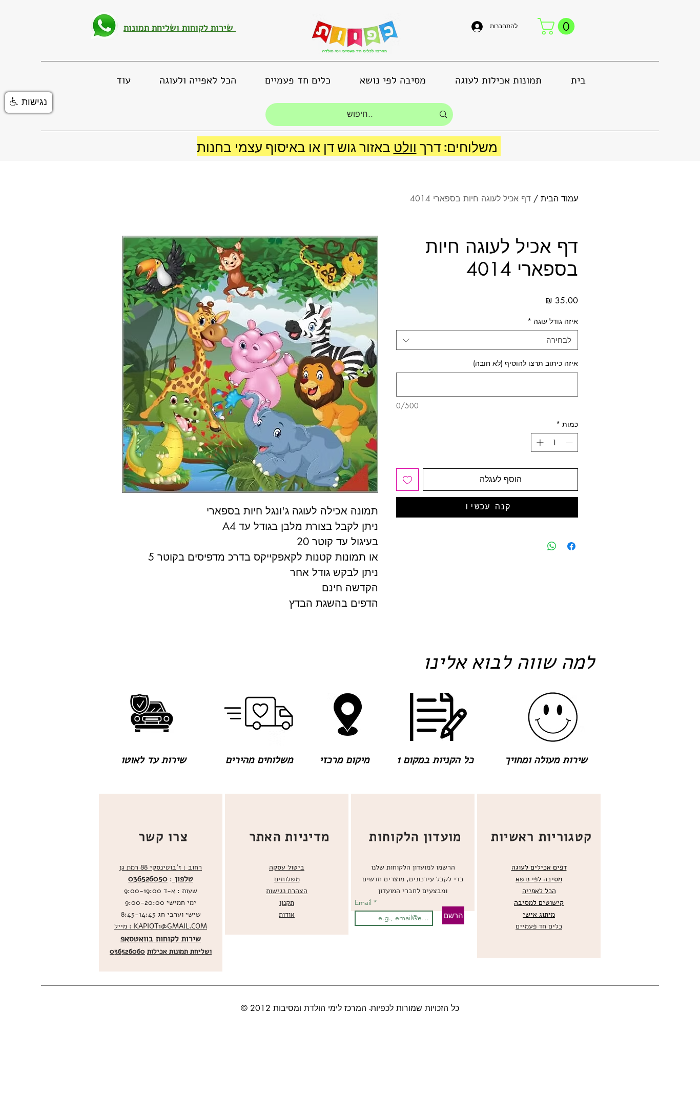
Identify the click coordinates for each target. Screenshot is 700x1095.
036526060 (127, 951)
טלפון (182, 878)
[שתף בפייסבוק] (571, 546)
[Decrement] (570, 442)
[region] (160, 883)
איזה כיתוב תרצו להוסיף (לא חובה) (525, 363)
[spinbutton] (554, 442)
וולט (405, 146)
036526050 (148, 878)
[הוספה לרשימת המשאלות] (407, 479)
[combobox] (487, 340)
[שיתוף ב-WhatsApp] (552, 546)
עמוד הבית (559, 198)
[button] (558, 26)
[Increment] (538, 442)
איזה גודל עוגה (552, 321)
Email (364, 902)
